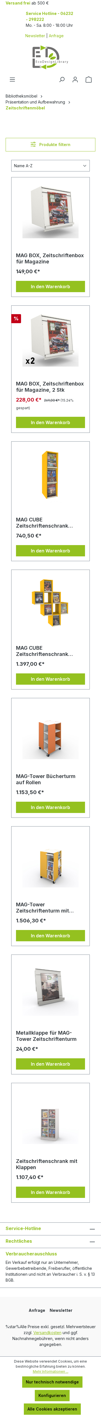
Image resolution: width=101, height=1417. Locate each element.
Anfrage (56, 35)
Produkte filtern (54, 144)
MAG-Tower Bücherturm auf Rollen (45, 779)
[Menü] (12, 79)
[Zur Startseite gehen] (50, 57)
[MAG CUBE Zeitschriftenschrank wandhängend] (50, 474)
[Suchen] (61, 79)
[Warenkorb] (88, 79)
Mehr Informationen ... (50, 1371)
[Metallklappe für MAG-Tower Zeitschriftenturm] (50, 987)
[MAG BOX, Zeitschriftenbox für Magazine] (50, 210)
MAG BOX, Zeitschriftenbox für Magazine (50, 258)
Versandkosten (47, 1332)
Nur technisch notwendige (52, 1381)
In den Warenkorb (50, 286)
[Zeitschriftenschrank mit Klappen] (50, 1116)
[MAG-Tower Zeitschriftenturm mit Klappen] (50, 859)
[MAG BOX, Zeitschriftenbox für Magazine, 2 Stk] (50, 338)
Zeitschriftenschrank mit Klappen (46, 1164)
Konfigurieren (52, 1395)
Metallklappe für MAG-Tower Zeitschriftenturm (46, 1036)
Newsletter (35, 35)
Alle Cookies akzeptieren (52, 1409)
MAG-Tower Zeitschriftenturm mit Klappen (42, 908)
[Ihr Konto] (75, 79)
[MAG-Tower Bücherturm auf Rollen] (50, 731)
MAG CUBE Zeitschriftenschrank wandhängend (42, 523)
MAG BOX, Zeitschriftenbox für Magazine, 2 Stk (50, 387)
